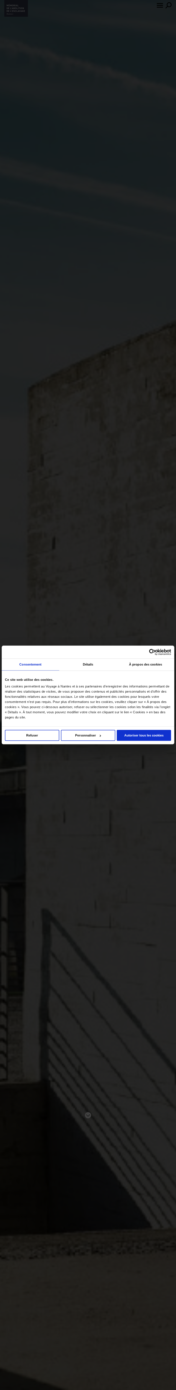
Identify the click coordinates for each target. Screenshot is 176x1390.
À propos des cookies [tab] (145, 664)
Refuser (32, 735)
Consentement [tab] (30, 664)
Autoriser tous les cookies (144, 735)
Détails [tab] (88, 664)
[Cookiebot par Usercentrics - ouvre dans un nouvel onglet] (152, 652)
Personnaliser (85, 735)
